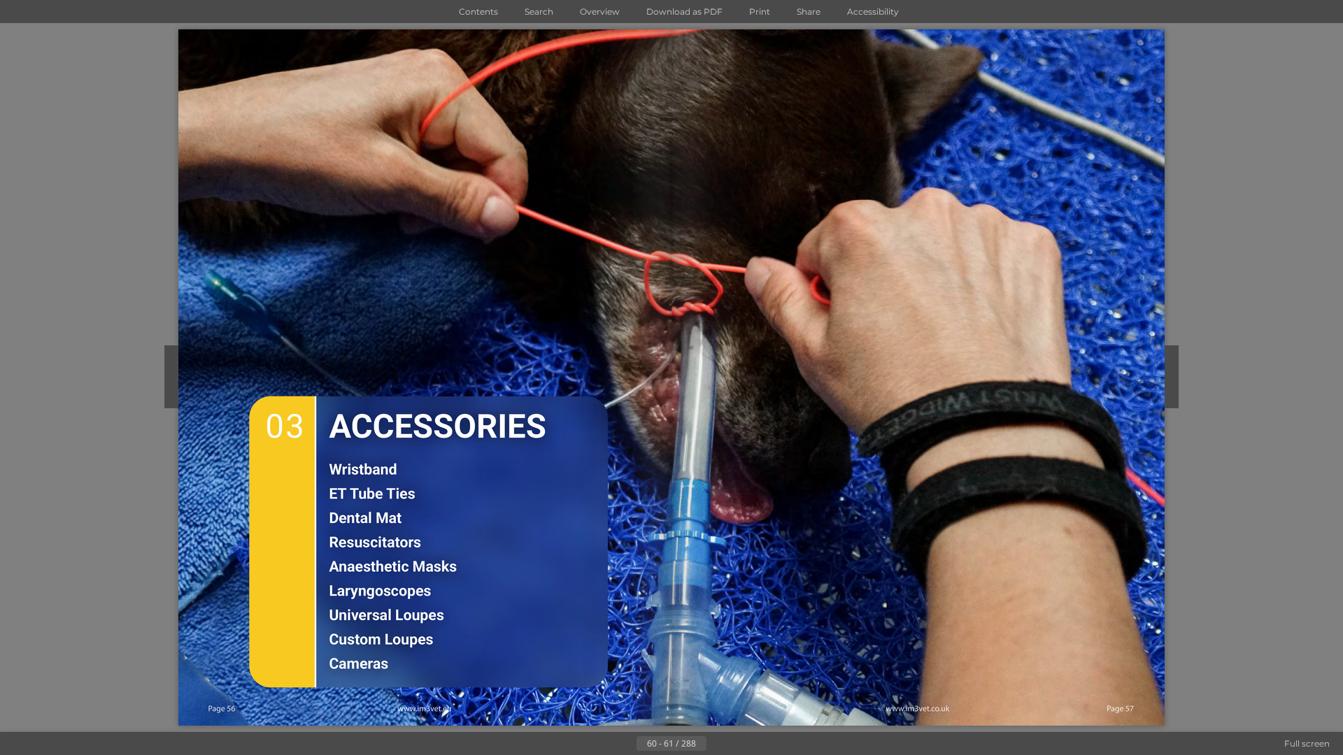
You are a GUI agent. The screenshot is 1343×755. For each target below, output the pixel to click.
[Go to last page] (740, 744)
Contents (478, 11)
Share (808, 11)
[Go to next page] (717, 744)
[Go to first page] (603, 744)
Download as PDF (684, 11)
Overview (600, 11)
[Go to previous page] (625, 744)
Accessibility (873, 11)
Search (539, 11)
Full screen (1307, 743)
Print (759, 11)
